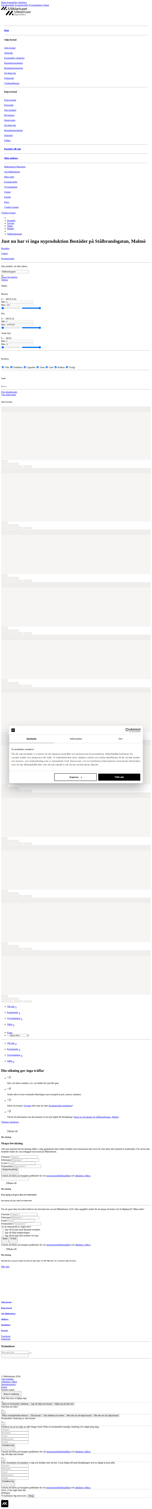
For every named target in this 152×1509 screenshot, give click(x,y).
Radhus (61, 367)
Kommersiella (22, 5)
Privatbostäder (8, 5)
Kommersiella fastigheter (60, 1105)
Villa (7, 367)
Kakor (4, 1387)
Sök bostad (36, 1415)
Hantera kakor (8, 1390)
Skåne (10, 226)
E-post (4, 1163)
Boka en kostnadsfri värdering (15, 1404)
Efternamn (6, 1160)
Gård (51, 367)
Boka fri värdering (11, 1394)
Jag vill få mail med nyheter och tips (21, 1235)
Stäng (30, 1496)
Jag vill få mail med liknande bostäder (22, 1229)
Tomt (42, 367)
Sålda (10, 1024)
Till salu (11, 1006)
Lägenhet (31, 367)
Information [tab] (76, 738)
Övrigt (71, 367)
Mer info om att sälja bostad (106, 1415)
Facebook (5, 1336)
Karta (9, 1032)
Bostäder (11, 220)
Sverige (10, 223)
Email (4, 1220)
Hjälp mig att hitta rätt (64, 1404)
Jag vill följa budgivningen (17, 1232)
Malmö (10, 228)
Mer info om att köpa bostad (79, 1415)
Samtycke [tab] (31, 738)
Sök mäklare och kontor (53, 1415)
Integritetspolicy (8, 1384)
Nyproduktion (36, 5)
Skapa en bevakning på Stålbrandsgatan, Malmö (96, 1117)
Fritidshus (18, 367)
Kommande (13, 1012)
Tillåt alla (119, 777)
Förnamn (5, 1157)
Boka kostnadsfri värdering (14, 2)
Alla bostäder (7, 1379)
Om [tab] (120, 738)
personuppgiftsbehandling (58, 1175)
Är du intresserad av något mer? (16, 1226)
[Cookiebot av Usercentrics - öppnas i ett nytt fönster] (128, 730)
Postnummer (7, 1166)
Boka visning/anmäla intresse (15, 1415)
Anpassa (73, 777)
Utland (46, 5)
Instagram (5, 1339)
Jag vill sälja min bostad (41, 1404)
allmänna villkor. (83, 1175)
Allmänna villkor (9, 1381)
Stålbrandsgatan (14, 234)
